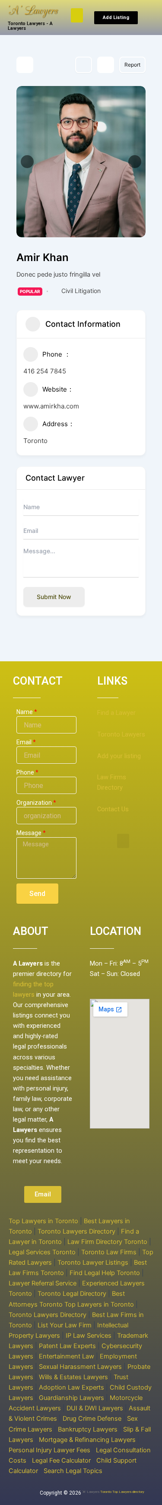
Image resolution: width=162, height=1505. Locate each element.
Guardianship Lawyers (71, 1398)
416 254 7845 (44, 371)
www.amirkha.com (51, 406)
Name (24, 711)
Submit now (54, 596)
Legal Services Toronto (42, 1252)
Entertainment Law (66, 1356)
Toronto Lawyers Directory (76, 1231)
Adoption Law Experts (71, 1387)
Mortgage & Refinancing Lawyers (87, 1440)
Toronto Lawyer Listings (92, 1262)
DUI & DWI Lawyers (95, 1408)
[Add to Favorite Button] (83, 65)
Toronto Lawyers (121, 734)
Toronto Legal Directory (72, 1294)
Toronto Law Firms (109, 1252)
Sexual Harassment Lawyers (80, 1367)
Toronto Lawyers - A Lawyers (30, 26)
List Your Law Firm (65, 1325)
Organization (34, 802)
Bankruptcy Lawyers (88, 1429)
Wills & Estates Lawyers (73, 1377)
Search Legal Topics (73, 1471)
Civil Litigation (81, 290)
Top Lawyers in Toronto (43, 1221)
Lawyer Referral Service (42, 1283)
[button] (77, 15)
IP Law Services (88, 1335)
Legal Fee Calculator (61, 1460)
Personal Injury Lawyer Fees (49, 1450)
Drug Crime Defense (92, 1418)
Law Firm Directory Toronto (107, 1242)
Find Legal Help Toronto (105, 1273)
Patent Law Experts (67, 1346)
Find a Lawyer (116, 713)
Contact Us (113, 809)
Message (28, 832)
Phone (25, 772)
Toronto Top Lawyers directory (122, 1492)
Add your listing (119, 756)
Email (24, 742)
